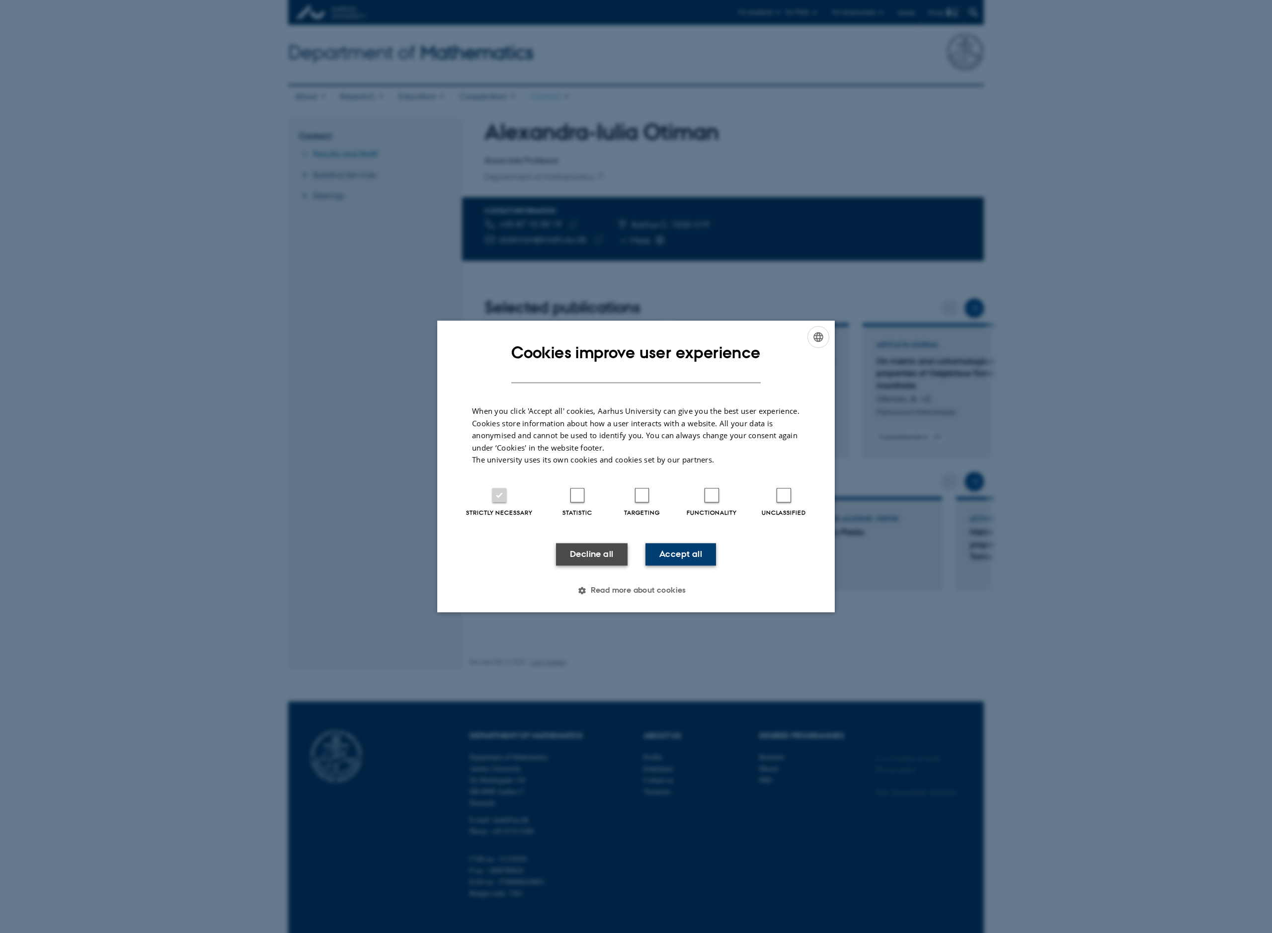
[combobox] (818, 337)
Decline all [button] (591, 553)
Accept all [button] (680, 553)
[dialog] (636, 466)
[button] (636, 591)
